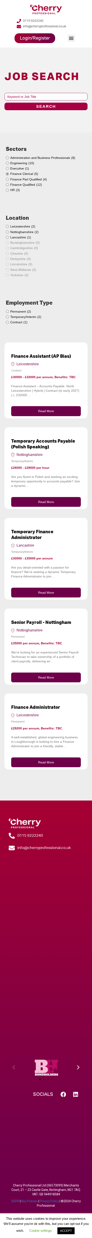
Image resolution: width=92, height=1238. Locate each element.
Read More (46, 411)
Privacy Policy (49, 1201)
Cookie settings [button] (40, 1230)
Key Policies (29, 1201)
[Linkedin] (75, 1094)
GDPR (15, 1201)
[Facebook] (63, 1094)
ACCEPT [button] (66, 1230)
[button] (71, 38)
